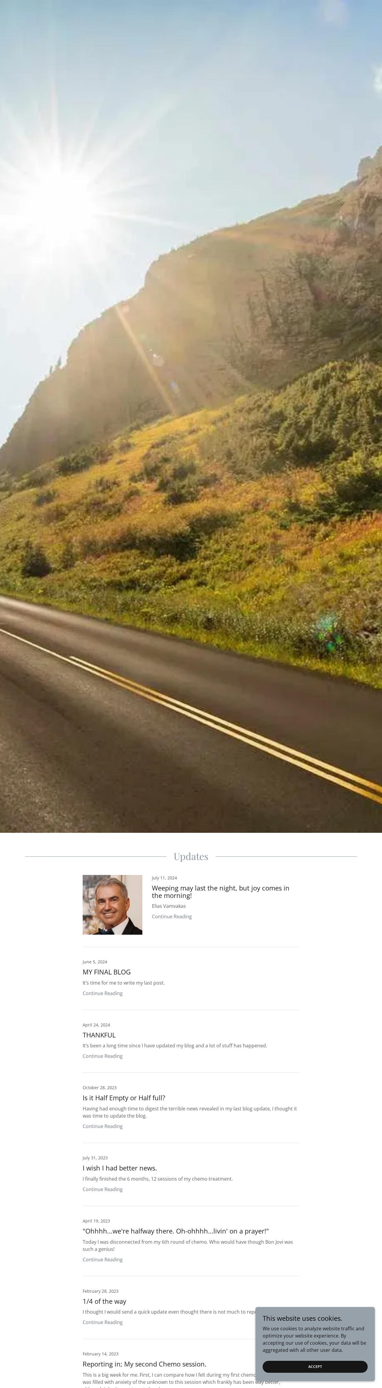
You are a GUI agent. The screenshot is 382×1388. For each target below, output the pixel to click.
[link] (191, 911)
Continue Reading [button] (172, 916)
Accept (315, 1366)
